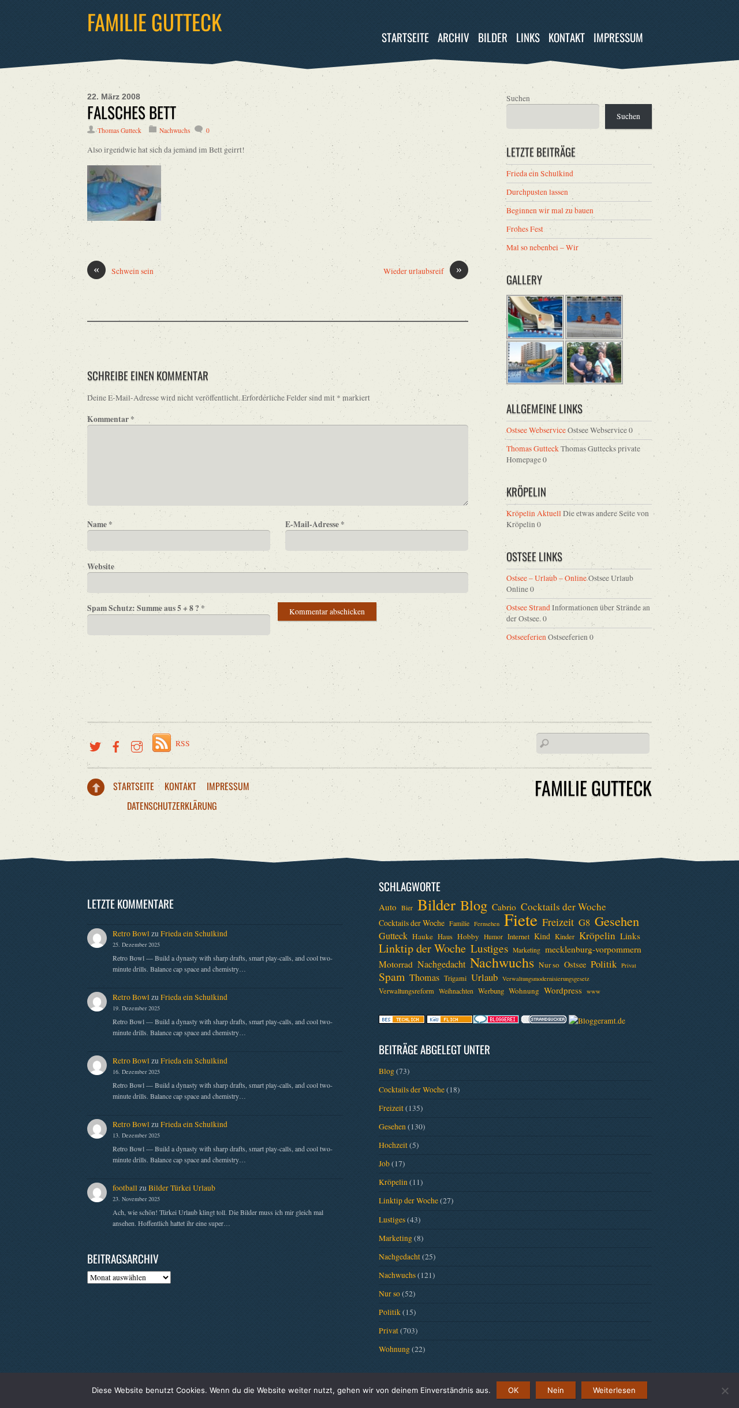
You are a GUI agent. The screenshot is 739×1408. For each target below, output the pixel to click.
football (125, 1188)
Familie (459, 923)
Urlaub (484, 977)
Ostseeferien (526, 637)
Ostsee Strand (528, 607)
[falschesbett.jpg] (124, 218)
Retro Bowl (131, 933)
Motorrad (396, 964)
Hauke (422, 936)
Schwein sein (124, 270)
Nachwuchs (174, 130)
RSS (183, 743)
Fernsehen (486, 924)
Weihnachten (456, 991)
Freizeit (558, 922)
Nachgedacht (441, 964)
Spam (392, 977)
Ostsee (575, 964)
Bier (407, 907)
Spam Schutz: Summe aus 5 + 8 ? (146, 608)
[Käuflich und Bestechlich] (402, 1021)
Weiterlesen (614, 1390)
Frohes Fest (524, 229)
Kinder (564, 936)
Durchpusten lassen (537, 192)
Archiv (453, 37)
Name (100, 524)
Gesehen (617, 921)
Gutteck (393, 936)
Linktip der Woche (422, 948)
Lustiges (489, 948)
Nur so (549, 964)
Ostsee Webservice (536, 430)
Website (100, 566)
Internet (518, 936)
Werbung (491, 990)
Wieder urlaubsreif (422, 270)
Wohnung (524, 990)
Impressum (618, 37)
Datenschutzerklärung (172, 806)
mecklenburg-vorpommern (593, 949)
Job (384, 1163)
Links (528, 37)
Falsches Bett (131, 112)
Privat (628, 965)
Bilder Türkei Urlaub (181, 1188)
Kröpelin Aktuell (533, 513)
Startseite (405, 37)
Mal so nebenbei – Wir (542, 247)
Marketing (526, 950)
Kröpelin (597, 936)
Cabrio (504, 907)
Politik (604, 964)
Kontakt (566, 37)
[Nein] (724, 1390)
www (593, 991)
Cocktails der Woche (563, 907)
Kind (542, 936)
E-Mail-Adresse (315, 524)
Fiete (521, 919)
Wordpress (563, 990)
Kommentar (111, 419)
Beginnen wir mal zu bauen (550, 210)
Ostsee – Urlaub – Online (546, 578)
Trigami (455, 978)
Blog (473, 905)
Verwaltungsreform (406, 990)
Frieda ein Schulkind (539, 173)
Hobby (468, 936)
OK (513, 1390)
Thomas (424, 977)
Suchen (518, 98)
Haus (445, 936)
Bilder (492, 37)
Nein (555, 1390)
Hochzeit (393, 1145)
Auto (388, 907)
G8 (584, 922)
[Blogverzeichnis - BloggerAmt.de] (597, 1021)
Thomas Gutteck (119, 130)
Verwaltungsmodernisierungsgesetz (545, 979)
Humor (493, 936)
